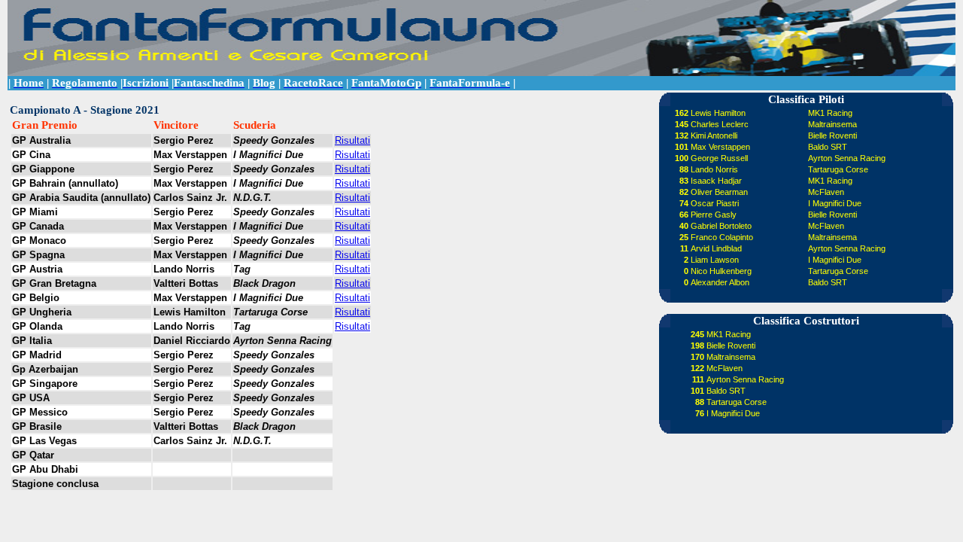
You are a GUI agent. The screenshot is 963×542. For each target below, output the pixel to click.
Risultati (352, 140)
